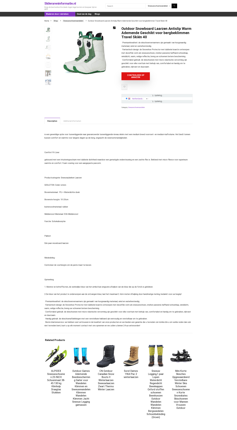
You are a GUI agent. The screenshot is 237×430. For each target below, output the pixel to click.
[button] (114, 28)
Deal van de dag (84, 14)
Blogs (97, 14)
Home (46, 21)
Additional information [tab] (72, 121)
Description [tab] (52, 121)
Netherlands (137, 98)
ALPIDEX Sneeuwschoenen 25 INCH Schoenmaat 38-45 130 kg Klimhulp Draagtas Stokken (56, 381)
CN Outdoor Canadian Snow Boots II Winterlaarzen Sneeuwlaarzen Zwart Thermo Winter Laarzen (106, 380)
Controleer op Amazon (135, 76)
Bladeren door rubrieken (57, 14)
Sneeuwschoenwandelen (73, 21)
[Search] (174, 6)
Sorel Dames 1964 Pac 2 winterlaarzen (131, 374)
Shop (56, 21)
